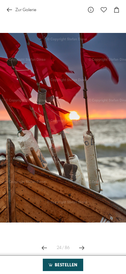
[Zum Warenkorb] (116, 10)
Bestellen (65, 265)
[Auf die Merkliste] (103, 10)
